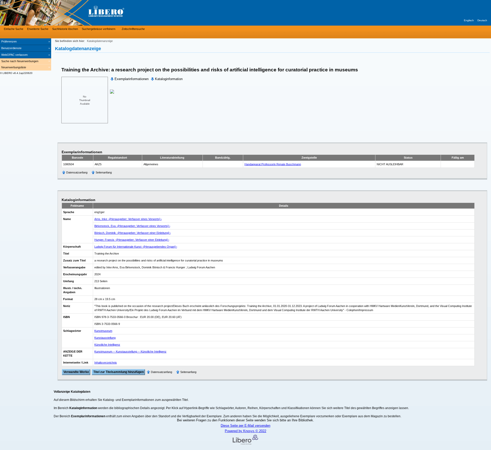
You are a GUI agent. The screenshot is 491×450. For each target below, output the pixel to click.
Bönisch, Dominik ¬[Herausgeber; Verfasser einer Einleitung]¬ (132, 232)
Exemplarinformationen (132, 79)
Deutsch (482, 20)
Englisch (469, 20)
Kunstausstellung (105, 337)
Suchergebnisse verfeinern (98, 28)
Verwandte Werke (76, 372)
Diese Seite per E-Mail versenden (245, 425)
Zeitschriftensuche (133, 28)
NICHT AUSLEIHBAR (390, 164)
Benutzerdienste (11, 48)
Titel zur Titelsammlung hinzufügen (118, 372)
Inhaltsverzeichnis (105, 362)
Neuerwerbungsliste (13, 67)
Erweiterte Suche (37, 28)
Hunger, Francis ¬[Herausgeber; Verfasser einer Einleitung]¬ (131, 239)
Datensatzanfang (76, 172)
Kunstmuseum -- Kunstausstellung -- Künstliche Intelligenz (130, 351)
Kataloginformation (169, 79)
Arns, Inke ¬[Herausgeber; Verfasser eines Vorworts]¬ (128, 219)
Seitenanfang (104, 172)
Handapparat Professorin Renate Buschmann (272, 164)
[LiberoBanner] (76, 13)
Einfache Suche (13, 28)
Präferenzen (9, 41)
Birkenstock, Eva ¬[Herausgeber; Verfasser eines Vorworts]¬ (132, 225)
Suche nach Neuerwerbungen (19, 61)
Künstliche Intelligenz (107, 344)
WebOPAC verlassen (14, 54)
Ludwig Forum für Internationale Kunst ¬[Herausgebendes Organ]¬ (135, 246)
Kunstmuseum (103, 330)
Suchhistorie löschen (65, 28)
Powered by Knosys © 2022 (245, 431)
